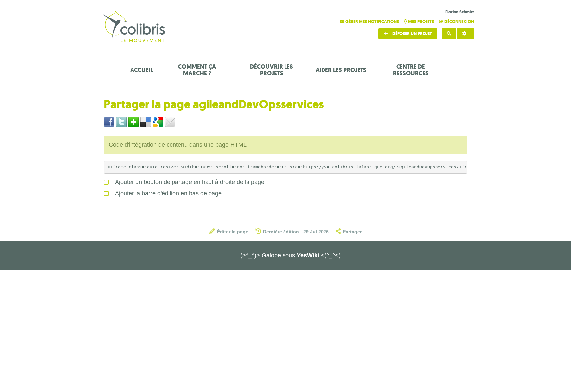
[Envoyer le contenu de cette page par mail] (170, 121)
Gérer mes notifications (372, 21)
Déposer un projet (411, 33)
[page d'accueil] (135, 27)
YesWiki (308, 255)
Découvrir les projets (271, 70)
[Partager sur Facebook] (109, 121)
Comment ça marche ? (197, 70)
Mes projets (421, 21)
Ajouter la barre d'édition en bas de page (168, 193)
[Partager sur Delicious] (145, 121)
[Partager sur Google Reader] (158, 121)
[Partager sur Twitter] (121, 121)
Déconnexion (458, 21)
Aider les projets (341, 70)
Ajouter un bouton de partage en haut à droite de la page (189, 182)
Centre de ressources (411, 70)
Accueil (141, 70)
